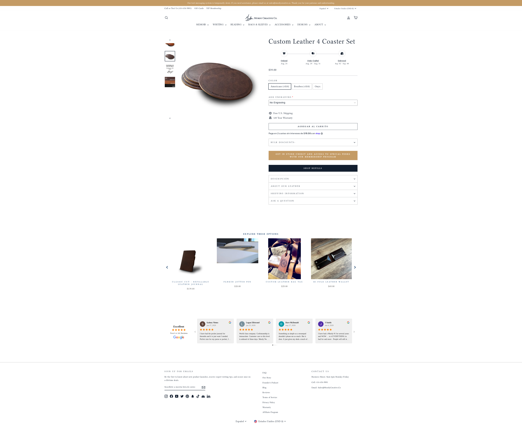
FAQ (264, 373)
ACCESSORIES (283, 24)
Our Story (266, 377)
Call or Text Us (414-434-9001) (178, 8)
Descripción (280, 179)
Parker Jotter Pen (237, 282)
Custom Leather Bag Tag (284, 282)
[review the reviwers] (230, 323)
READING (236, 24)
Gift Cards (199, 8)
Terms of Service (269, 397)
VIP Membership (213, 8)
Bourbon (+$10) (302, 86)
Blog (264, 387)
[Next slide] (355, 267)
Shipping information (287, 193)
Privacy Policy (268, 402)
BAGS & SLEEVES (258, 24)
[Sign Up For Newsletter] (203, 387)
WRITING (218, 24)
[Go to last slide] (167, 267)
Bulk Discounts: (283, 142)
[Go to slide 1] (272, 345)
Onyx (318, 86)
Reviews (266, 392)
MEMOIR (201, 24)
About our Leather (285, 186)
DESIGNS (302, 24)
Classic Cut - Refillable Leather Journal (190, 283)
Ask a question (282, 201)
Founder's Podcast (270, 382)
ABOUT (319, 24)
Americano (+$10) (280, 86)
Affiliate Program (270, 412)
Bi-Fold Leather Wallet (331, 282)
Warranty (266, 407)
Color (273, 80)
